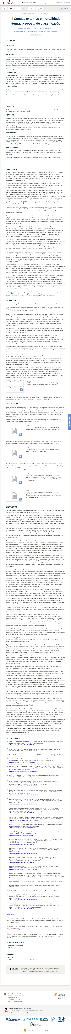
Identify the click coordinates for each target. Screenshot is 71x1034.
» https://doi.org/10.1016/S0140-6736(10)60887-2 (22, 862)
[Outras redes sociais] (68, 9)
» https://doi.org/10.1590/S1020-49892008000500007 (23, 853)
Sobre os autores (36, 34)
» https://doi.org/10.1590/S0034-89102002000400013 (23, 900)
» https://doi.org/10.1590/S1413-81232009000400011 (23, 786)
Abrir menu (4, 3)
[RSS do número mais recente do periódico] (55, 994)
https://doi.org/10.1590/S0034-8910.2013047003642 (30, 15)
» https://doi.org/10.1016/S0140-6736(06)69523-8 (22, 813)
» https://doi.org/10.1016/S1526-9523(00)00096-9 (22, 844)
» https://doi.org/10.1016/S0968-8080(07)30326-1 (22, 745)
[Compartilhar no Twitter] (65, 9)
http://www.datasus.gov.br (13, 930)
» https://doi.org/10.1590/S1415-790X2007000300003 (23, 795)
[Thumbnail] (15, 386)
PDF (40, 8)
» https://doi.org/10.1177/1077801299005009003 (22, 762)
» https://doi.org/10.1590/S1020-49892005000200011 (23, 804)
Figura (9, 371)
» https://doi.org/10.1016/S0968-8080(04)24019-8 (22, 909)
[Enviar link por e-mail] (59, 9)
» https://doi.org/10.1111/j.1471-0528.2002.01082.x (22, 827)
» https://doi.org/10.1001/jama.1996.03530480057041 (23, 820)
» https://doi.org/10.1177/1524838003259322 (21, 835)
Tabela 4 (17, 466)
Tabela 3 (60, 463)
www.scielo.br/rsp (11, 914)
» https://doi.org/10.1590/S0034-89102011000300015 (23, 869)
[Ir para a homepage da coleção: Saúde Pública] (8, 2)
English (68, 2)
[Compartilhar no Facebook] (62, 9)
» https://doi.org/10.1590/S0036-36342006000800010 (23, 771)
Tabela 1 (37, 421)
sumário (11, 8)
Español (60, 2)
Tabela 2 (57, 443)
